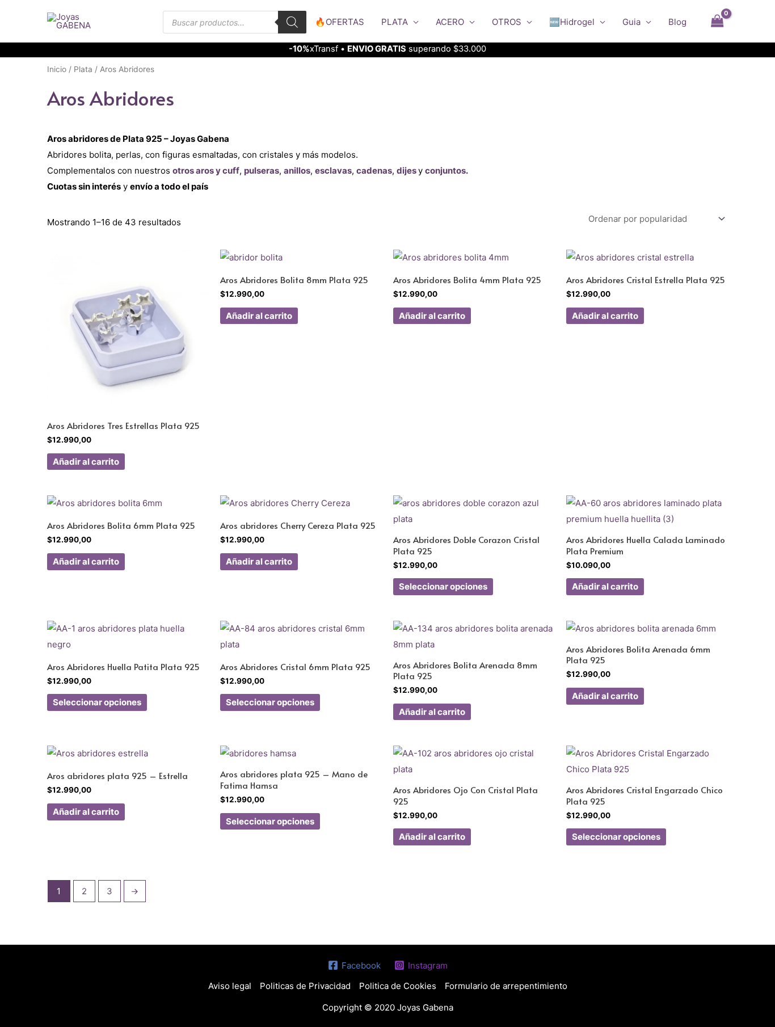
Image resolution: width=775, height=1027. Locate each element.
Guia (631, 21)
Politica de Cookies (397, 985)
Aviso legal (229, 985)
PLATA (394, 21)
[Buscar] (292, 22)
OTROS (506, 21)
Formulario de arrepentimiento (506, 985)
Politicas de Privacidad (305, 985)
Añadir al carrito (86, 461)
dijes (406, 170)
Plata (83, 69)
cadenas (374, 170)
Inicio (56, 69)
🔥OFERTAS (339, 21)
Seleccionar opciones (443, 586)
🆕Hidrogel (572, 21)
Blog (677, 21)
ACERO (450, 21)
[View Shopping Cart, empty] (717, 21)
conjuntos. (446, 170)
